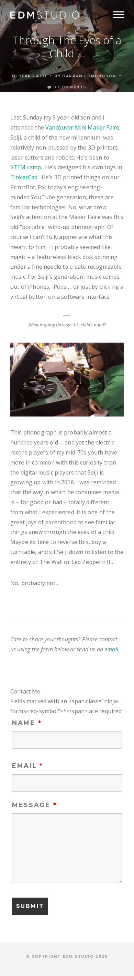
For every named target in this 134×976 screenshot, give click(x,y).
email (111, 649)
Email (27, 765)
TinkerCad (23, 177)
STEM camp (25, 167)
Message (34, 805)
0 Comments (69, 87)
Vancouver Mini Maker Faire (82, 127)
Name (27, 722)
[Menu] (118, 14)
